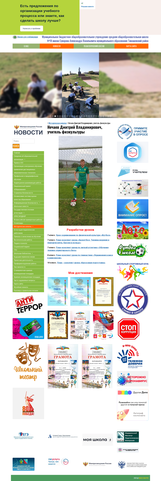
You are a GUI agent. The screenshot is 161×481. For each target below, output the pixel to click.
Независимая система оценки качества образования (25, 197)
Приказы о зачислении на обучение (27, 236)
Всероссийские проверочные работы (28, 220)
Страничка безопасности (23, 193)
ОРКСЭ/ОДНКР (20, 216)
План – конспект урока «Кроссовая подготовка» (81, 263)
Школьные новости (21, 206)
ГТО (15, 250)
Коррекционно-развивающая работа (27, 183)
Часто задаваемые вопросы (24, 280)
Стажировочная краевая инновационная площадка (23, 272)
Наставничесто (19, 267)
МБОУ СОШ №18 (143, 478)
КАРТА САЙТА (131, 46)
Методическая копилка (22, 226)
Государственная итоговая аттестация (24, 211)
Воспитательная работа (23, 240)
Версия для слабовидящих (27, 36)
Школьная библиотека (22, 253)
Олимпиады (18, 223)
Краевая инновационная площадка (27, 277)
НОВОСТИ (56, 46)
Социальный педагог (22, 247)
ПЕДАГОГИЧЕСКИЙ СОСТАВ (94, 46)
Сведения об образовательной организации (25, 157)
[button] (50, 116)
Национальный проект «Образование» (22, 187)
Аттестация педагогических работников (24, 231)
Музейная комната (21, 287)
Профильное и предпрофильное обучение (26, 177)
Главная (17, 153)
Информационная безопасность (26, 203)
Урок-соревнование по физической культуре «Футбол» (83, 235)
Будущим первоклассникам (24, 257)
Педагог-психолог (20, 243)
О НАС (26, 46)
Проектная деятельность (23, 260)
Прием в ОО (18, 163)
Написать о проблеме (31, 28)
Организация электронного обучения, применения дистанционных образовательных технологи (28, 169)
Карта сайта (18, 284)
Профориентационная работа (25, 263)
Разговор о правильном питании (26, 290)
